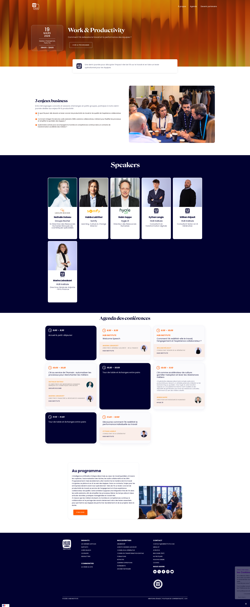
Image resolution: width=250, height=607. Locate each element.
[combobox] (5, 605)
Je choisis (227, 597)
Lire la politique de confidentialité (219, 591)
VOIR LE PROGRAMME (80, 45)
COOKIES (156, 562)
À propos (182, 6)
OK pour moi (241, 597)
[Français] (5, 605)
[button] (246, 603)
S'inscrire (80, 512)
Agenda (193, 6)
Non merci (213, 597)
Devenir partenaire (209, 6)
